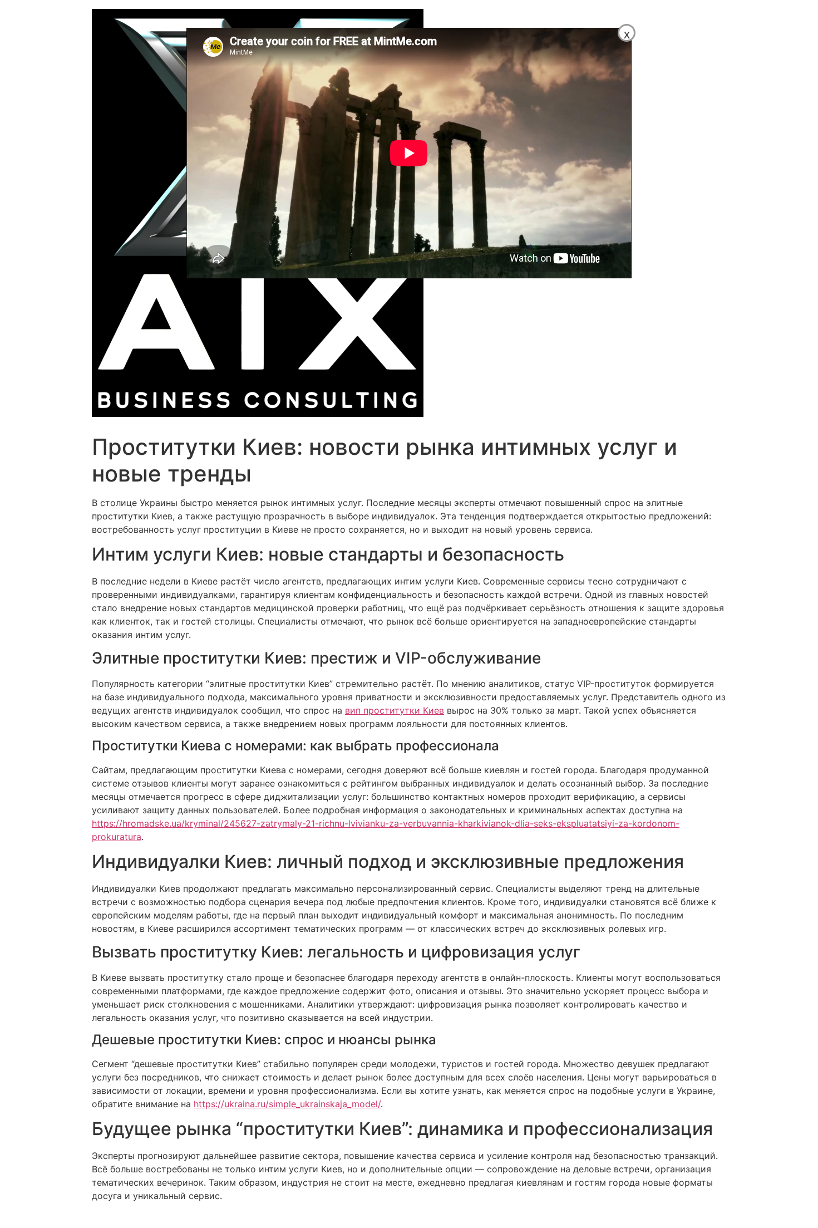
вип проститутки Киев (394, 710)
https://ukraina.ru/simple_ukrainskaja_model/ (287, 1103)
